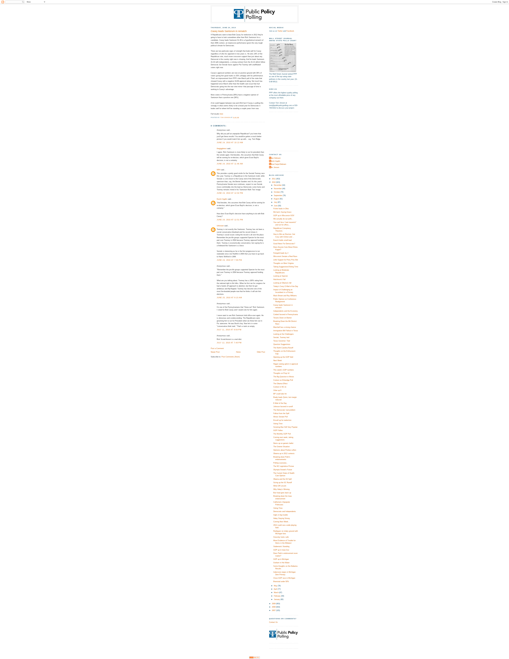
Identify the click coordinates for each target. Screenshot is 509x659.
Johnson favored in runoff (283, 406)
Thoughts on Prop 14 (281, 373)
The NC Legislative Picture (283, 466)
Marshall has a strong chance (284, 327)
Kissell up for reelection (282, 420)
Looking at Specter (280, 276)
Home (238, 352)
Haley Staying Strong (281, 518)
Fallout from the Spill (281, 413)
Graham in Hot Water (281, 563)
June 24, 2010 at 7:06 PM (229, 260)
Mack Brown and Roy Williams (285, 296)
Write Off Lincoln (279, 486)
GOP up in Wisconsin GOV (283, 215)
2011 (274, 179)
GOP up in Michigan (281, 559)
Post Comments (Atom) (230, 357)
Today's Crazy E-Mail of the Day (285, 286)
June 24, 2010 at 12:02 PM (230, 193)
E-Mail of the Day (280, 403)
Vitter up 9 (277, 390)
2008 (274, 607)
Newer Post (215, 352)
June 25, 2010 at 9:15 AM (229, 298)
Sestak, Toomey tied (281, 337)
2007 (274, 610)
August (277, 199)
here (221, 114)
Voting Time (277, 424)
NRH (218, 170)
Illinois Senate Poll (280, 417)
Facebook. (290, 31)
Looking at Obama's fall (282, 283)
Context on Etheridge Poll (283, 380)
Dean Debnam (275, 158)
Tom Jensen (274, 167)
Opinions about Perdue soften (284, 450)
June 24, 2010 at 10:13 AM (230, 143)
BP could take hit (280, 394)
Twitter (280, 31)
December (278, 185)
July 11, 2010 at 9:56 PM (229, 330)
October (277, 192)
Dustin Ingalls (222, 199)
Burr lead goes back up (282, 493)
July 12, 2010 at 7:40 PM (229, 343)
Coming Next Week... (281, 522)
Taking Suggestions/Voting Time (285, 267)
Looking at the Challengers (283, 334)
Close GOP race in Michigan (284, 578)
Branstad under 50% (281, 581)
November (278, 189)
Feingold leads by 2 (280, 253)
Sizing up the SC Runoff (282, 483)
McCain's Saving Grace (282, 212)
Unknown (220, 226)
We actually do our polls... (283, 219)
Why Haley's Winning (281, 489)
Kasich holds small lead (282, 240)
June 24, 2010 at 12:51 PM (230, 220)
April (276, 589)
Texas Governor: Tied (281, 341)
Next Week (277, 360)
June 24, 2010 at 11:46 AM (230, 164)
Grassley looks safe (281, 537)
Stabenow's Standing (281, 546)
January (277, 599)
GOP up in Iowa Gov (281, 550)
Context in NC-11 (279, 387)
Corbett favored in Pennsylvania (285, 314)
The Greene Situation (281, 447)
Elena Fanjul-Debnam (278, 164)
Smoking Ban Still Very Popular (285, 427)
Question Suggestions (281, 344)
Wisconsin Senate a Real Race (285, 256)
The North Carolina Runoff (283, 348)
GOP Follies (278, 430)
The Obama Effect (280, 384)
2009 (274, 604)
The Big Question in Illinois (283, 377)
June (276, 206)
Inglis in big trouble (280, 515)
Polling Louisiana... (280, 463)
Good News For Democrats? (284, 244)
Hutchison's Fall (279, 279)
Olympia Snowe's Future (282, 470)
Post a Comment (217, 348)
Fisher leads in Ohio (281, 209)
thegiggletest (222, 148)
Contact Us (273, 622)
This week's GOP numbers (283, 370)
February (277, 596)
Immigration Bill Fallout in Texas (285, 331)
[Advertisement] (285, 131)
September (278, 195)
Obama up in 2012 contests (284, 453)
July (276, 202)
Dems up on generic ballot (283, 443)
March (276, 592)
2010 (274, 182)
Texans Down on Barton (282, 318)
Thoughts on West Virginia (283, 263)
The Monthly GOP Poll (282, 434)
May (276, 586)
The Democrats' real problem (284, 410)
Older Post (261, 352)
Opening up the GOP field (283, 357)
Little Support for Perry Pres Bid (285, 260)
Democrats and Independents (284, 511)
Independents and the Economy (285, 311)
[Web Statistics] (254, 658)
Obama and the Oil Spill (282, 479)
